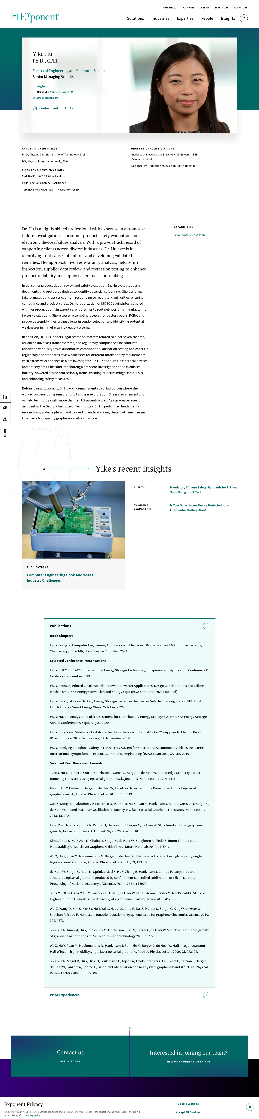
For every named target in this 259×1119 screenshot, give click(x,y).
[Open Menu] (14, 17)
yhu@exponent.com (46, 97)
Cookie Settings (188, 1103)
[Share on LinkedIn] (5, 397)
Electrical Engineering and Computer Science (69, 70)
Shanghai (39, 86)
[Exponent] (40, 18)
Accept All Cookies (188, 1112)
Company (188, 7)
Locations (241, 7)
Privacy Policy (33, 1115)
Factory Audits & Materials (189, 234)
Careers (204, 7)
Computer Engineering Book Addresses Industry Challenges (60, 578)
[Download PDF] (5, 418)
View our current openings (188, 1061)
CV (71, 108)
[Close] (250, 1107)
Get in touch (70, 1061)
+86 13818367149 (61, 92)
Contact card (48, 108)
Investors (222, 7)
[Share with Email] (5, 408)
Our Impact (170, 7)
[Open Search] (244, 18)
